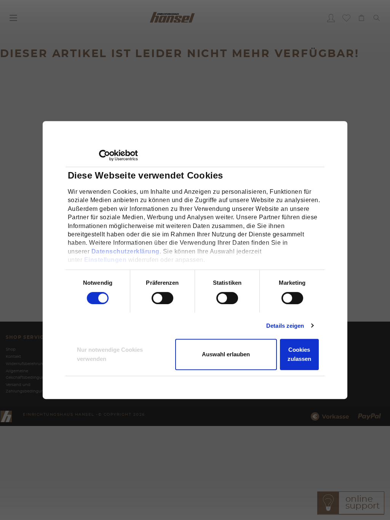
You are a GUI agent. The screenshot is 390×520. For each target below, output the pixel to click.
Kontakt (13, 357)
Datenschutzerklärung (125, 251)
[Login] (331, 18)
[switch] (154, 298)
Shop (11, 349)
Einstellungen (105, 260)
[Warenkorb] (361, 18)
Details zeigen (285, 325)
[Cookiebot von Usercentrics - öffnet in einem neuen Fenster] (104, 155)
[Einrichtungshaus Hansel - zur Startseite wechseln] (172, 17)
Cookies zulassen (299, 354)
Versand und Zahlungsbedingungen (28, 388)
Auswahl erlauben (226, 354)
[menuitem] (331, 18)
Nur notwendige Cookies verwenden (110, 354)
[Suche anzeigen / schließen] (376, 18)
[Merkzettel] (346, 18)
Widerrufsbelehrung (26, 364)
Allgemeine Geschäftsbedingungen (29, 374)
